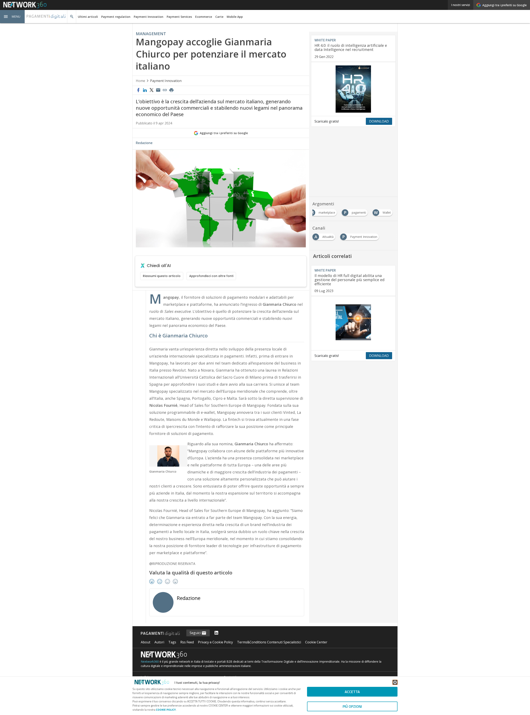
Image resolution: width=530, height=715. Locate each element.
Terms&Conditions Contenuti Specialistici (269, 642)
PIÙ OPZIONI (352, 706)
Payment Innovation (148, 17)
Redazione (144, 142)
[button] (12, 16)
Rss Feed (187, 642)
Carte (219, 17)
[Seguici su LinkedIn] (216, 633)
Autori (159, 642)
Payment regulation (115, 17)
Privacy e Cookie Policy (215, 642)
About (145, 642)
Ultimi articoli (88, 17)
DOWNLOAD (379, 121)
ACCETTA (352, 692)
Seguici (195, 633)
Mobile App (235, 17)
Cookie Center (316, 642)
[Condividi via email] (158, 90)
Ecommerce (203, 17)
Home (140, 80)
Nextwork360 (150, 661)
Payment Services (179, 17)
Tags (172, 642)
